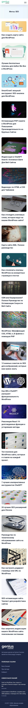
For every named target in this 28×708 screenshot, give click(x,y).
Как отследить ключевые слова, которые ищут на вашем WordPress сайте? (13, 217)
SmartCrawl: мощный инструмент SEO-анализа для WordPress (13, 93)
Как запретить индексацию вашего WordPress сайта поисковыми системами (14, 631)
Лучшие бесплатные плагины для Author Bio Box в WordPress (14, 66)
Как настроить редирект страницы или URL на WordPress (13, 571)
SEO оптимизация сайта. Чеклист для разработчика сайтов (14, 601)
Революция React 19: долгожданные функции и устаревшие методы (13, 424)
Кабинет (4, 672)
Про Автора (5, 669)
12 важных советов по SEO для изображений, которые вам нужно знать (14, 366)
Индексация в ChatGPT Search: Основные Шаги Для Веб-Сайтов (12, 160)
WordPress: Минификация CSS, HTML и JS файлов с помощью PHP (13, 334)
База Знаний (6, 666)
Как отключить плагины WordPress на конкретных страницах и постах (13, 273)
